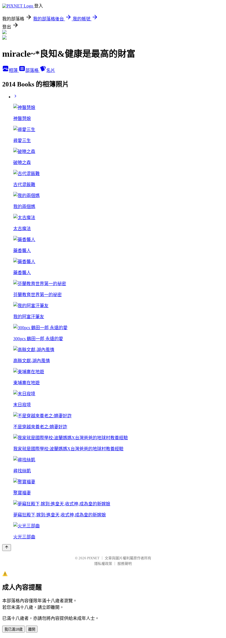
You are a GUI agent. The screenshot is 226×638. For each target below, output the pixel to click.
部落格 (32, 70)
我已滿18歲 (13, 629)
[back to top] (6, 547)
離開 (31, 629)
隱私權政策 (103, 563)
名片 (50, 70)
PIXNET (93, 558)
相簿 (14, 70)
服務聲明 (124, 563)
